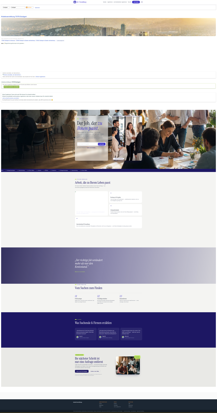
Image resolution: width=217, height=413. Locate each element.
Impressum (130, 406)
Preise (100, 406)
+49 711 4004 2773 (117, 406)
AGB (129, 403)
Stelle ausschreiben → (92, 147)
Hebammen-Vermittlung (140, 411)
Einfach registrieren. (40, 76)
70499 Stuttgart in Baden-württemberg (25, 40)
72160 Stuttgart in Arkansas (8, 40)
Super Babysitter (133, 411)
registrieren (110, 2)
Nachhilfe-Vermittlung (127, 411)
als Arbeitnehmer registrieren (120, 2)
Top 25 (129, 2)
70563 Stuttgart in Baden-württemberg (45, 40)
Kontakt (115, 403)
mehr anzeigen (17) (60, 40)
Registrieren (101, 405)
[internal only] (0, 395)
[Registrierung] (12, 75)
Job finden (136, 2)
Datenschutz (131, 405)
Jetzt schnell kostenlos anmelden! (10, 98)
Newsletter (116, 405)
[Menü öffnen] (142, 2)
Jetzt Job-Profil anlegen (81, 371)
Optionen (37, 7)
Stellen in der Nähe (95, 371)
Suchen (104, 2)
